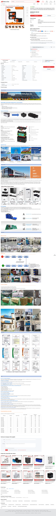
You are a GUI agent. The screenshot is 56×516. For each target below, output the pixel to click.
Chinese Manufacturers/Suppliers (19, 510)
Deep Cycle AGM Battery (44, 490)
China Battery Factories (4, 504)
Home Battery (52, 504)
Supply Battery (47, 504)
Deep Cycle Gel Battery (30, 490)
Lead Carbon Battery (16, 490)
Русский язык (21, 511)
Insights (47, 510)
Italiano (24, 511)
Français (18, 511)
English (10, 511)
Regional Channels (37, 510)
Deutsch (26, 511)
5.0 (45, 61)
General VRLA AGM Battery (31, 491)
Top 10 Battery (9, 506)
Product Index (41, 510)
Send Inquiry (36, 15)
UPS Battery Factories (18, 504)
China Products (13, 510)
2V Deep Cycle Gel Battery (45, 491)
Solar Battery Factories (11, 504)
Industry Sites (33, 510)
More (1, 507)
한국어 (34, 511)
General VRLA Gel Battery (17, 491)
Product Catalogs (11, 488)
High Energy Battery (3, 506)
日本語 (36, 511)
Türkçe (43, 511)
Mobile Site (44, 510)
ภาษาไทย (40, 511)
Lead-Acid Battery (22, 5)
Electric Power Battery (41, 504)
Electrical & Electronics (5, 5)
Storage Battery (17, 5)
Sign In (31, 56)
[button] (39, 61)
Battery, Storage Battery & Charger (11, 5)
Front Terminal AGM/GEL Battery (5, 491)
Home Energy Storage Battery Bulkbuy (22, 506)
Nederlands (29, 511)
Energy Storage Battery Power (33, 504)
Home (1, 5)
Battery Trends (14, 506)
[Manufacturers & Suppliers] (5, 1)
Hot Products (9, 510)
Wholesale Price (29, 510)
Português (15, 511)
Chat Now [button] (49, 15)
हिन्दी (38, 511)
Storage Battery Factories (25, 504)
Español (12, 511)
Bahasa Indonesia (49, 511)
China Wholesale (25, 510)
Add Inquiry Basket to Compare (15, 29)
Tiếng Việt (45, 511)
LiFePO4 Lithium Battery (4, 490)
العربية (32, 511)
